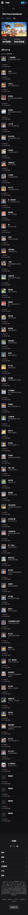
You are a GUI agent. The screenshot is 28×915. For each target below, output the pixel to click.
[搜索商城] (3, 8)
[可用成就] (9, 50)
